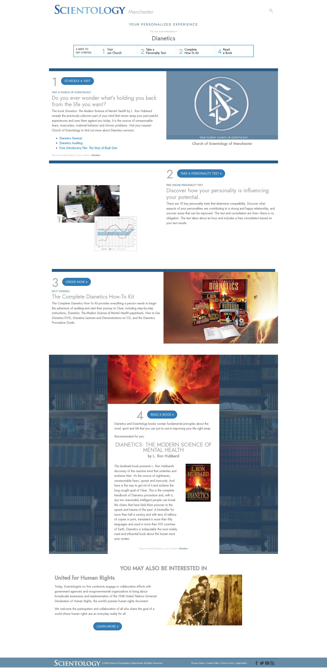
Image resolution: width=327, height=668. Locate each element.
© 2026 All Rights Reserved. (132, 663)
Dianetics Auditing (71, 143)
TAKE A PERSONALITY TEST (200, 173)
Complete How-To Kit (192, 51)
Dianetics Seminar (70, 138)
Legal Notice (241, 663)
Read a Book (227, 51)
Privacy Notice (198, 663)
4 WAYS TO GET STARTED (83, 50)
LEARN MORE (106, 626)
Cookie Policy (213, 663)
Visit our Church (114, 51)
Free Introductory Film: (88, 148)
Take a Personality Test (156, 51)
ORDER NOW (75, 282)
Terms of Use (227, 663)
